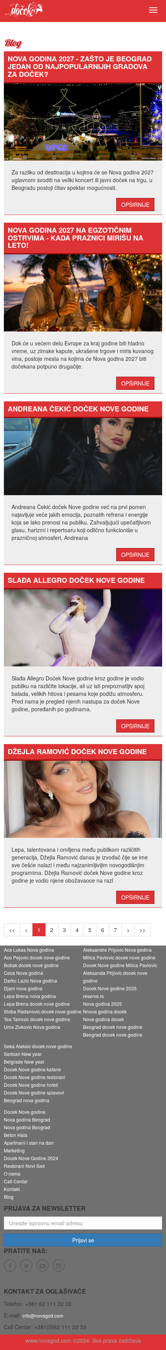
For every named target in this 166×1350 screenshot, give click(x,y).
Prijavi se (83, 1240)
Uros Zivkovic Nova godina (32, 1026)
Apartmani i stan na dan (29, 1142)
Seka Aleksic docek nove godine (38, 1046)
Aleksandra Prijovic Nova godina (117, 949)
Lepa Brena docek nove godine (37, 1003)
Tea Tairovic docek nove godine (37, 1019)
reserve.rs (93, 996)
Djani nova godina (23, 988)
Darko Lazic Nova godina (30, 980)
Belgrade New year (24, 1061)
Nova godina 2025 (102, 1003)
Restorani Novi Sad (24, 1165)
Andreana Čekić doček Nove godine (78, 409)
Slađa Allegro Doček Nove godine (76, 580)
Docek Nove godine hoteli (31, 1084)
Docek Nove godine (25, 1111)
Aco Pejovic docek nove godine (37, 957)
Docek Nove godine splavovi (34, 1092)
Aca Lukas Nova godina (29, 949)
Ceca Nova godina (23, 972)
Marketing (14, 1150)
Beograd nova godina (26, 1100)
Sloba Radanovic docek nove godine (42, 1011)
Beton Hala (15, 1135)
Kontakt (12, 1189)
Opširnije (135, 204)
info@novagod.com (42, 1315)
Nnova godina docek (105, 1011)
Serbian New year (23, 1054)
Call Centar (16, 1181)
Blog (9, 1196)
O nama (12, 1173)
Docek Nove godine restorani (34, 1077)
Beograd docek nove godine (112, 1026)
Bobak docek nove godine (31, 965)
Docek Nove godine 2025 (110, 988)
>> (142, 930)
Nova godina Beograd (27, 1119)
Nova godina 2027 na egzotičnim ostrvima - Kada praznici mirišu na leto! (75, 237)
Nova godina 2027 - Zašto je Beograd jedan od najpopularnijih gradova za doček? (80, 66)
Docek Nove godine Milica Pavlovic (120, 965)
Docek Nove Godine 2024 (31, 1158)
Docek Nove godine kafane (32, 1069)
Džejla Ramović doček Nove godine (77, 751)
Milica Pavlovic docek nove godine (119, 957)
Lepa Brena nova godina (30, 996)
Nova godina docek (103, 1019)
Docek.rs (23, 12)
